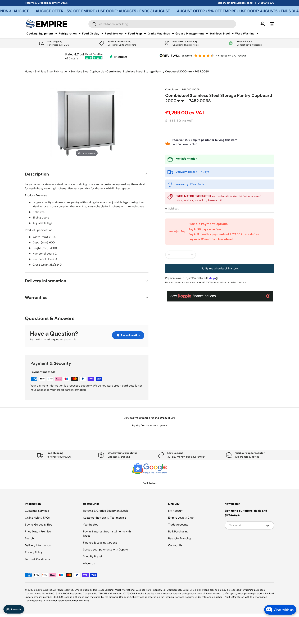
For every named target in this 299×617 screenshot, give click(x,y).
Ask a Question (130, 335)
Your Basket (90, 524)
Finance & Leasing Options (100, 542)
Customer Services (37, 511)
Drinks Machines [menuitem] (158, 33)
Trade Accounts (178, 524)
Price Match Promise (38, 531)
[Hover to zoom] (86, 122)
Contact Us (175, 545)
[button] (149, 425)
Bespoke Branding (179, 538)
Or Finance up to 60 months (122, 44)
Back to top (149, 483)
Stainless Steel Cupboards (87, 71)
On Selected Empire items (185, 44)
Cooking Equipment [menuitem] (39, 33)
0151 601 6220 (266, 2)
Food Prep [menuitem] (135, 33)
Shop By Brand (92, 556)
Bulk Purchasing (178, 531)
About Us (89, 563)
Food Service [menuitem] (114, 33)
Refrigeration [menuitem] (68, 33)
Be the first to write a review (149, 425)
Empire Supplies (43, 589)
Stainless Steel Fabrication (51, 71)
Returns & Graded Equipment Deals (105, 511)
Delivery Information (38, 545)
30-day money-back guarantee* (186, 456)
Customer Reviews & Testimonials (104, 517)
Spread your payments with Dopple (105, 549)
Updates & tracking (119, 456)
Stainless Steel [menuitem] (219, 33)
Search (29, 538)
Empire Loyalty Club (181, 517)
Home (28, 71)
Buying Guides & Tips (38, 524)
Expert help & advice (247, 456)
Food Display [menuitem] (90, 33)
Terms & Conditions (37, 559)
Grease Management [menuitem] (189, 33)
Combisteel (171, 89)
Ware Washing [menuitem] (245, 33)
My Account (175, 511)
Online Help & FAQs (37, 517)
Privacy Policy (34, 552)
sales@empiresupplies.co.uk (235, 2)
